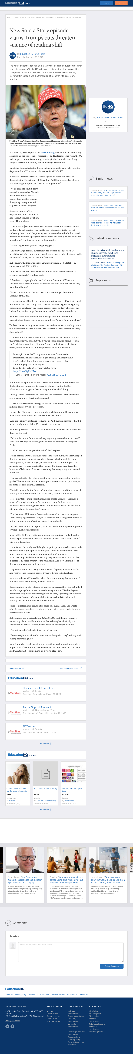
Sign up (121, 3)
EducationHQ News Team (32, 54)
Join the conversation (69, 668)
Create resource (53, 1016)
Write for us (33, 994)
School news (19, 17)
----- (69, 1029)
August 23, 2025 (56, 374)
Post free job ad (53, 1021)
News (9, 17)
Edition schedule (95, 1016)
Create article (52, 1013)
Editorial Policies (58, 994)
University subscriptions (73, 1020)
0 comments (15, 668)
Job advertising (74, 1037)
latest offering (48, 152)
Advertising (93, 1011)
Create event (52, 1019)
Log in (106, 3)
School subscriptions (76, 1016)
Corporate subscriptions (73, 1025)
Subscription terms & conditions (76, 1043)
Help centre (72, 994)
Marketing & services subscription (76, 1033)
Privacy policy (20, 994)
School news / (107, 192)
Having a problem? (12, 1021)
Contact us (83, 994)
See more (44, 743)
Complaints (44, 994)
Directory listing (74, 1040)
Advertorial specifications (94, 1027)
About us (9, 994)
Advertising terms (96, 1032)
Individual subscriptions (73, 1012)
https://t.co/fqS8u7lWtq (25, 371)
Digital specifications (97, 1024)
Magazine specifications (94, 1020)
